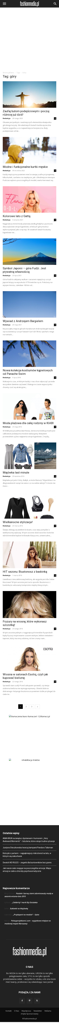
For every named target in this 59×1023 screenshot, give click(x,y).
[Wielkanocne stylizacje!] (29, 505)
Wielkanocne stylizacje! (18, 522)
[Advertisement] (29, 40)
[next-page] (37, 706)
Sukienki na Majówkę (19, 908)
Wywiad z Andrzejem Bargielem (23, 321)
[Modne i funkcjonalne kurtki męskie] (29, 150)
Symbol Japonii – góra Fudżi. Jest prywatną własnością (24, 270)
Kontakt (9, 1011)
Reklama (48, 1011)
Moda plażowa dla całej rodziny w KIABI (28, 423)
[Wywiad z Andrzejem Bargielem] (29, 304)
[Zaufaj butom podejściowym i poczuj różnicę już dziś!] (29, 94)
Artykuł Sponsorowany (29, 1014)
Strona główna (8, 72)
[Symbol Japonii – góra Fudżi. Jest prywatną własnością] (29, 251)
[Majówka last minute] (29, 455)
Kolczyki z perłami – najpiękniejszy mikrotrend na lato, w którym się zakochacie (27, 854)
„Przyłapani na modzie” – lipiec (26, 914)
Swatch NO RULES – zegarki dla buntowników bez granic (27, 862)
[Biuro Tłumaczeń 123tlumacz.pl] (29, 732)
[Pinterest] (29, 1000)
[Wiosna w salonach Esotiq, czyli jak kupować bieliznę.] (29, 657)
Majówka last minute (16, 472)
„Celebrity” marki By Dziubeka (24, 902)
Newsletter (38, 1011)
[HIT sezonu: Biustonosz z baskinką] (29, 554)
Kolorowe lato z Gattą (16, 216)
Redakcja (6, 118)
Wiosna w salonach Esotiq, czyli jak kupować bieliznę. (25, 676)
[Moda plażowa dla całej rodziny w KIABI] (29, 406)
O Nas (16, 1011)
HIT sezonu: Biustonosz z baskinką (25, 571)
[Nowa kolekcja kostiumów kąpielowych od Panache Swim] (29, 353)
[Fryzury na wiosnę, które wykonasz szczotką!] (29, 604)
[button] (4, 3)
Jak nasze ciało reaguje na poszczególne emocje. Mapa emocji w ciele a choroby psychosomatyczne (27, 869)
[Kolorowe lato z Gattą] (29, 199)
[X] (37, 1000)
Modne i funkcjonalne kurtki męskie (25, 166)
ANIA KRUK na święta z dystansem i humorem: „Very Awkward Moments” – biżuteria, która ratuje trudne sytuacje (29, 839)
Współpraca (26, 1011)
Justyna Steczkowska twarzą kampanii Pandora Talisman (28, 847)
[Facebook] (22, 1000)
